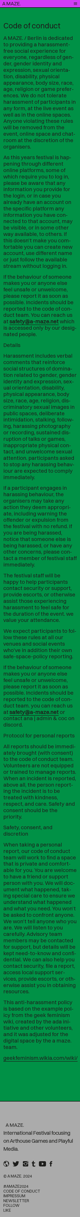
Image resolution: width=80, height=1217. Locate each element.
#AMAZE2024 (15, 1186)
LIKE (7, 1210)
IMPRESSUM (14, 1195)
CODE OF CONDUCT (21, 1191)
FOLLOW (11, 1205)
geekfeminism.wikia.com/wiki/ (40, 1057)
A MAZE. (11, 3)
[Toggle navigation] (75, 3)
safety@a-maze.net (34, 321)
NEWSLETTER (16, 1200)
